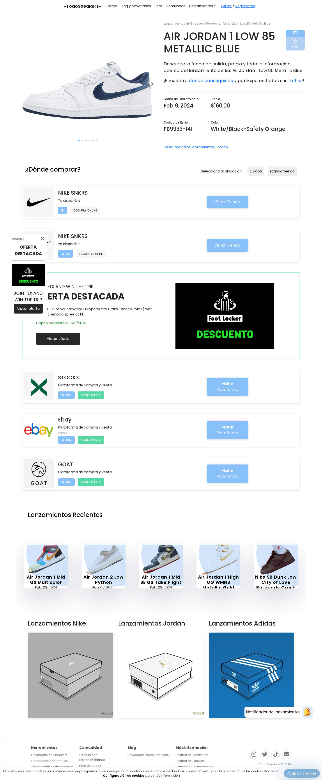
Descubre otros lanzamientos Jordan (196, 147)
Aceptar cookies (302, 773)
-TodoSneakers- (82, 6)
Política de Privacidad (192, 755)
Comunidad (176, 6)
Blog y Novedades (135, 6)
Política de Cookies (190, 761)
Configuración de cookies (124, 775)
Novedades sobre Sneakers (148, 755)
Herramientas (201, 6)
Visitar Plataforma (227, 386)
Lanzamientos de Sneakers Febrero (190, 23)
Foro (158, 6)
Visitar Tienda (227, 201)
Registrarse (245, 6)
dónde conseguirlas (211, 80)
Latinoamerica (282, 171)
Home (112, 6)
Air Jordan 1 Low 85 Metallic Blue (247, 23)
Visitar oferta (58, 338)
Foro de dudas (90, 766)
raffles (295, 80)
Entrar (226, 6)
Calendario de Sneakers (49, 755)
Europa (256, 171)
